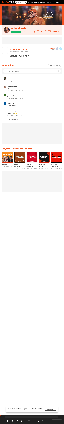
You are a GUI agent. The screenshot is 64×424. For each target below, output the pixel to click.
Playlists (42, 2)
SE (50, 32)
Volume (17, 421)
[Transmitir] (47, 421)
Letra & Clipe (57, 421)
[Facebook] (57, 48)
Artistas (30, 2)
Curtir (9, 81)
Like (21, 421)
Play (8, 421)
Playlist (42, 421)
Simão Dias (44, 32)
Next (12, 421)
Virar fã (28, 32)
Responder (14, 81)
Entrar (58, 2)
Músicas (36, 2)
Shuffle (29, 421)
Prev (3, 421)
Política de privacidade (29, 410)
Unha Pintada (18, 28)
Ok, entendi (50, 409)
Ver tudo (26, 51)
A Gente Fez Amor (28, 417)
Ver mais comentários (14, 119)
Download (38, 421)
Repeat (34, 421)
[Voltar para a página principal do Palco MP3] (8, 2)
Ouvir (17, 32)
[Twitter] (60, 48)
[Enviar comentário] (59, 71)
